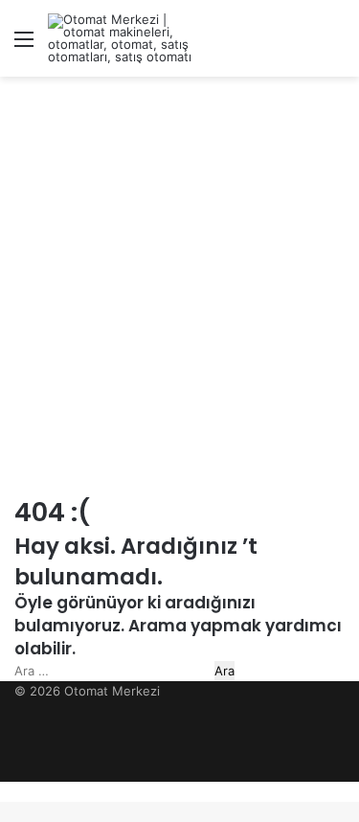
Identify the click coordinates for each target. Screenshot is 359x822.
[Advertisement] (179, 275)
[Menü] (24, 45)
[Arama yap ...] (335, 45)
